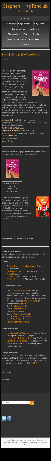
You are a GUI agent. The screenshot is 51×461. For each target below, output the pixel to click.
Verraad (10, 274)
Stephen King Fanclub (25, 6)
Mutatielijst (11, 24)
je (25, 363)
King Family (39, 24)
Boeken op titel (18, 29)
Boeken (33, 29)
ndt (29, 363)
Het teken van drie (20, 306)
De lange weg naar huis (16, 271)
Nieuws (25, 45)
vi (27, 363)
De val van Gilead (14, 277)
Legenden (23, 304)
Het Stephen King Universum (18, 333)
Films (25, 34)
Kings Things (24, 24)
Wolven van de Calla (22, 314)
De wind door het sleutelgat (18, 322)
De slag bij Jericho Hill (15, 279)
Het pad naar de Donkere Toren (19, 338)
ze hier (33, 363)
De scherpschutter (20, 290)
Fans (10, 40)
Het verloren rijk (19, 309)
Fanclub (20, 40)
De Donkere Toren (20, 319)
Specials (36, 34)
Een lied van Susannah (22, 317)
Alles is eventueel (30, 301)
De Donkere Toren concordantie (20, 341)
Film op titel (13, 34)
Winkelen (35, 40)
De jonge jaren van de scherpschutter (22, 266)
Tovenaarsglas (18, 311)
